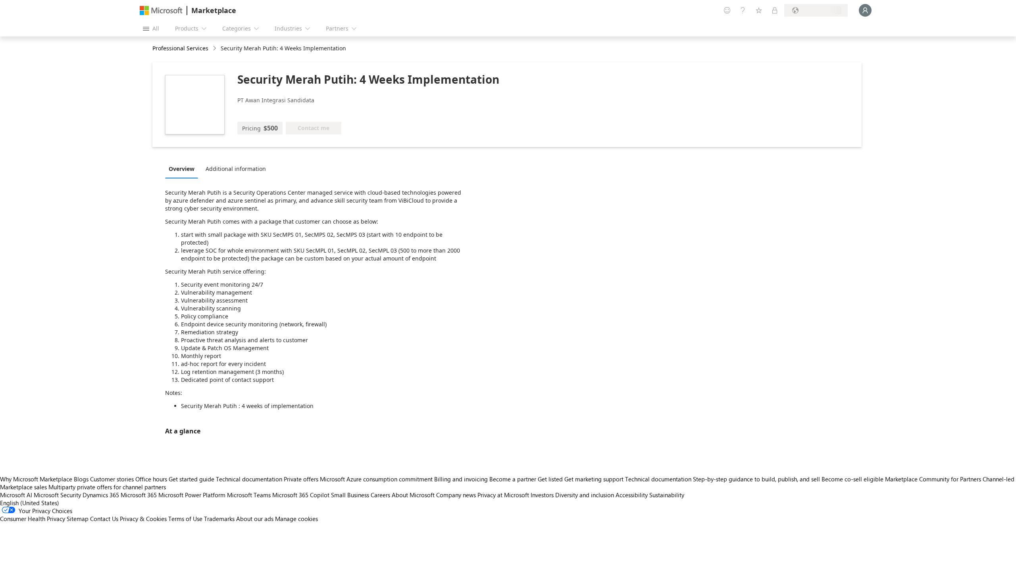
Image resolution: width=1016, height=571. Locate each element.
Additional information (236, 168)
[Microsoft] (161, 10)
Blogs (81, 479)
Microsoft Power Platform (191, 495)
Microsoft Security (57, 495)
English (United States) (29, 503)
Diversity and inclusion (584, 495)
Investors (542, 495)
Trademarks (219, 519)
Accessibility (632, 495)
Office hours (151, 479)
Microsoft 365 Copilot (300, 495)
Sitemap (78, 519)
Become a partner (512, 479)
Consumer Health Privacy (32, 519)
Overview (181, 168)
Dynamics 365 (101, 495)
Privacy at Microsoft (503, 495)
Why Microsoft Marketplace (36, 479)
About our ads (254, 519)
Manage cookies (296, 519)
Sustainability (666, 495)
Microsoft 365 (139, 495)
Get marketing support (593, 479)
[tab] (183, 168)
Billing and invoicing (461, 479)
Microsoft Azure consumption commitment (377, 479)
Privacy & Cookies (143, 519)
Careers (380, 495)
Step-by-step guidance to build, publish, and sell (756, 479)
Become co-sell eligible (852, 479)
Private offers (301, 479)
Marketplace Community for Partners (933, 479)
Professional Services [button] (180, 48)
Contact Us (104, 519)
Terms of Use (185, 519)
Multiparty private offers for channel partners (107, 487)
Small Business (350, 495)
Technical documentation (249, 479)
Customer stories (112, 479)
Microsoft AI (16, 495)
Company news (456, 495)
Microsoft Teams (249, 495)
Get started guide (191, 479)
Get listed (550, 479)
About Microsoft (413, 495)
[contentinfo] (215, 49)
